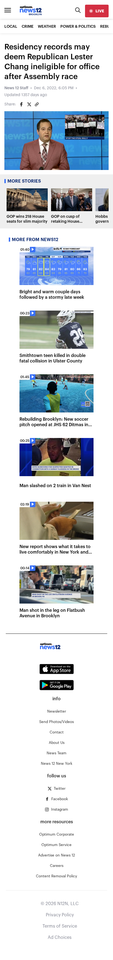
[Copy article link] (37, 104)
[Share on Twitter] (29, 104)
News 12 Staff (16, 88)
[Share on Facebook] (21, 104)
